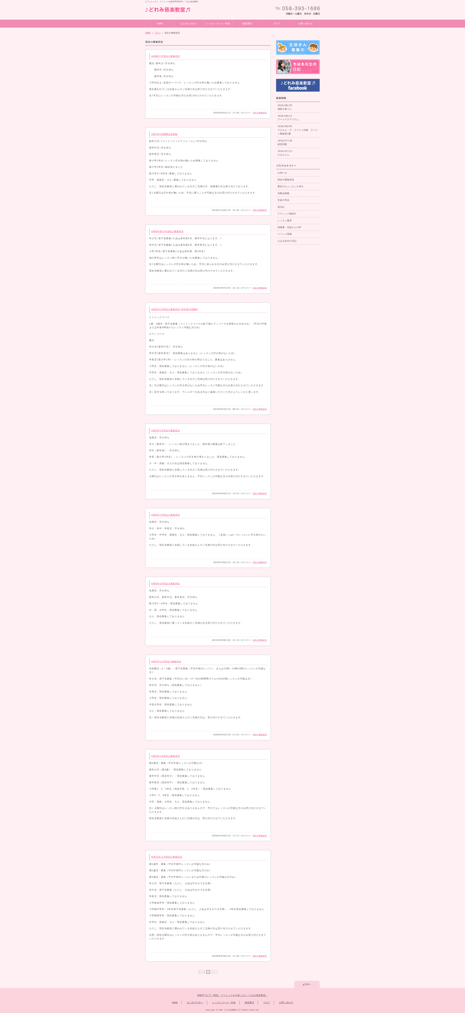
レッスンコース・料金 (218, 23)
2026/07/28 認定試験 (285, 142)
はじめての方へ (189, 23)
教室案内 (247, 23)
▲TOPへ (307, 984)
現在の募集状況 (260, 113)
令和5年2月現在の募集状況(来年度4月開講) (174, 309)
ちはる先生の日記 (287, 241)
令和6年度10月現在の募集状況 (167, 231)
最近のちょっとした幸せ (291, 186)
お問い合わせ (305, 23)
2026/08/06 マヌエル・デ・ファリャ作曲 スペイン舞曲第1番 (298, 130)
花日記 (281, 207)
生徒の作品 (283, 200)
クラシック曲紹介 (287, 213)
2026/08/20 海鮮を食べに (285, 107)
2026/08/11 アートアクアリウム (288, 117)
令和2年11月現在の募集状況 (166, 661)
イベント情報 (285, 234)
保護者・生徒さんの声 (289, 227)
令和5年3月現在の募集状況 (165, 430)
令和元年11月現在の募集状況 (166, 857)
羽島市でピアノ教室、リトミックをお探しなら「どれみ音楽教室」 (232, 995)
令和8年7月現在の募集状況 (165, 56)
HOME (160, 23)
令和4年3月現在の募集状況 (165, 583)
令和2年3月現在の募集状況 (165, 756)
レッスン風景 (285, 220)
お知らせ (282, 172)
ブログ (276, 23)
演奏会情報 (283, 193)
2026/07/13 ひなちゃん (285, 153)
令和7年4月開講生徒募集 (164, 134)
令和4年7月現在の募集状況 (165, 515)
